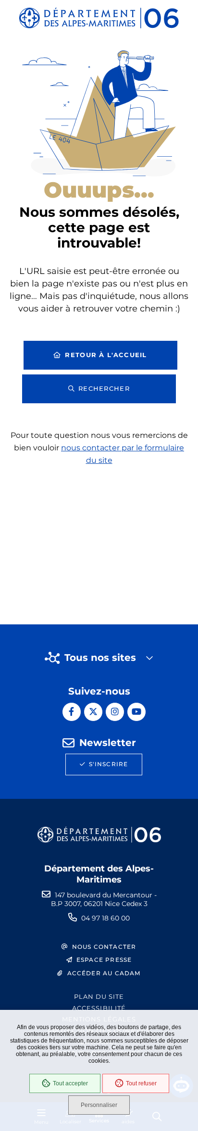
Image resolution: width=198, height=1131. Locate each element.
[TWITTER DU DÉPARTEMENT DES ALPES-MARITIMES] (93, 711)
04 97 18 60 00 (105, 918)
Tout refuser (141, 1083)
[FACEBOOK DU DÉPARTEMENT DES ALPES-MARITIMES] (71, 711)
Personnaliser (99, 1105)
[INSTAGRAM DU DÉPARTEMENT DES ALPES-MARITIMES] (114, 711)
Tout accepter (70, 1083)
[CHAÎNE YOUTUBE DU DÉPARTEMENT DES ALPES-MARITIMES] (136, 711)
